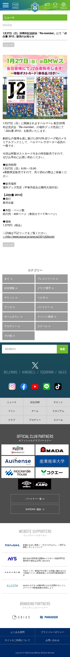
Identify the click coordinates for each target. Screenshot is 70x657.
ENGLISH (63, 8)
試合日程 (35, 402)
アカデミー (10, 326)
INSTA (12, 384)
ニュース (8, 44)
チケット (47, 8)
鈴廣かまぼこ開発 (30, 545)
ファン (11, 410)
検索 (62, 349)
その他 (8, 335)
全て (6, 278)
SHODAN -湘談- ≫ (35, 509)
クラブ (11, 419)
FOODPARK (47, 372)
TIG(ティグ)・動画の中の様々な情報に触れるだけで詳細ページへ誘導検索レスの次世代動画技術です (44, 573)
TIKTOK (58, 384)
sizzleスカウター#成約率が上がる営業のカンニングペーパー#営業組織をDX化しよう (44, 586)
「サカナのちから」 (49, 545)
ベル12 (41, 297)
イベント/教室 (45, 316)
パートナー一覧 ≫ (35, 498)
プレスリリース (46, 278)
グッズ (55, 8)
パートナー (43, 307)
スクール (42, 326)
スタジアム (58, 410)
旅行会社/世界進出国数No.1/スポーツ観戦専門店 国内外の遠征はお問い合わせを (44, 559)
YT (35, 384)
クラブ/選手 (44, 288)
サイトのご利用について (17, 640)
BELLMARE (11, 372)
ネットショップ (35, 547)
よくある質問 (17, 631)
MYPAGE (15, 8)
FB (23, 384)
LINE (46, 384)
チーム (35, 410)
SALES (62, 372)
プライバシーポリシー (52, 631)
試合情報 (9, 288)
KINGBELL (29, 372)
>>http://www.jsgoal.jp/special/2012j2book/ (29, 236)
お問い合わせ (53, 640)
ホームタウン (11, 316)
